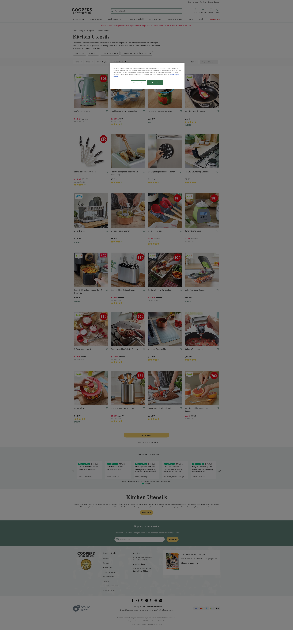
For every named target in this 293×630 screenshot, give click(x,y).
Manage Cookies (138, 83)
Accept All (155, 83)
